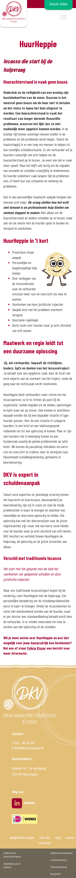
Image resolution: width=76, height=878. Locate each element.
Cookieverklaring (58, 859)
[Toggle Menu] (63, 17)
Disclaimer (55, 873)
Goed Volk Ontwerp (12, 856)
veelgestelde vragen (22, 837)
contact (70, 837)
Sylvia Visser (36, 648)
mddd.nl (7, 867)
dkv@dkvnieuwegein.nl (28, 747)
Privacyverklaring (58, 866)
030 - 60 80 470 (24, 742)
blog (57, 837)
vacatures (45, 842)
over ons (44, 837)
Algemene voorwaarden (61, 852)
